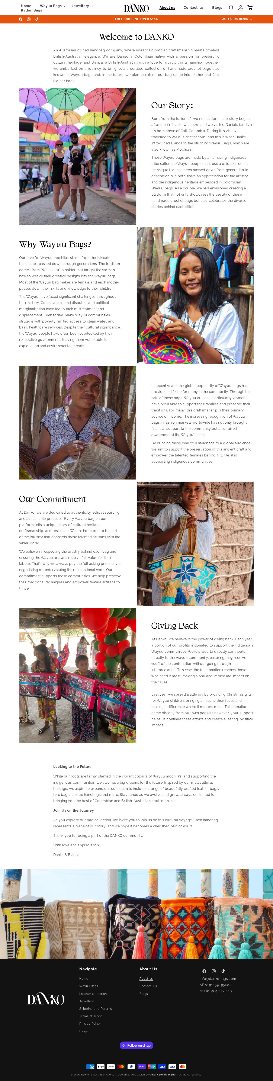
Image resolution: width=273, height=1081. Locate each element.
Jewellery (86, 1001)
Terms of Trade (90, 1016)
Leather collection (93, 993)
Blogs (83, 1031)
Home (83, 978)
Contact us (148, 986)
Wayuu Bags (88, 986)
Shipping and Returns (95, 1008)
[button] (51, 6)
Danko (85, 1074)
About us (146, 978)
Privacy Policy (90, 1023)
